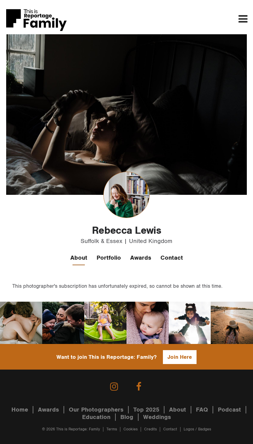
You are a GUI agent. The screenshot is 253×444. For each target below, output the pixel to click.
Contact (171, 258)
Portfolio (109, 258)
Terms (111, 429)
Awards (140, 258)
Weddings (157, 417)
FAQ (202, 409)
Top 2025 (146, 409)
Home (19, 409)
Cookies (130, 429)
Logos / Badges (197, 429)
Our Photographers (96, 409)
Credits (150, 429)
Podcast (229, 409)
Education (96, 417)
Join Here (180, 357)
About (78, 258)
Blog (126, 417)
